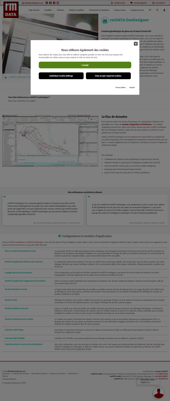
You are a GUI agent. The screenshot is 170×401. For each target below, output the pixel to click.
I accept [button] (85, 65)
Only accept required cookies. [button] (108, 75)
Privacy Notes (120, 87)
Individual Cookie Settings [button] (61, 75)
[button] (136, 44)
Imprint (132, 87)
